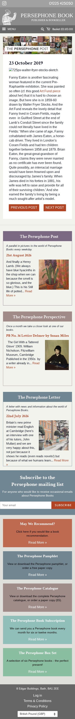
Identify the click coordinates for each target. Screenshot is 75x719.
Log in (37, 695)
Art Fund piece (49, 91)
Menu (11, 29)
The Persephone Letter (39, 397)
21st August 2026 (18, 255)
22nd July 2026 (17, 416)
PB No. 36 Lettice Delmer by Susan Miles (37, 335)
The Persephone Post (39, 237)
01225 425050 (61, 3)
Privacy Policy (37, 706)
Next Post (55, 207)
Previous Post (24, 207)
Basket (62, 29)
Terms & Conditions (37, 701)
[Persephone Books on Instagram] (4, 4)
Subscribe (63, 505)
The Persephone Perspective (39, 317)
